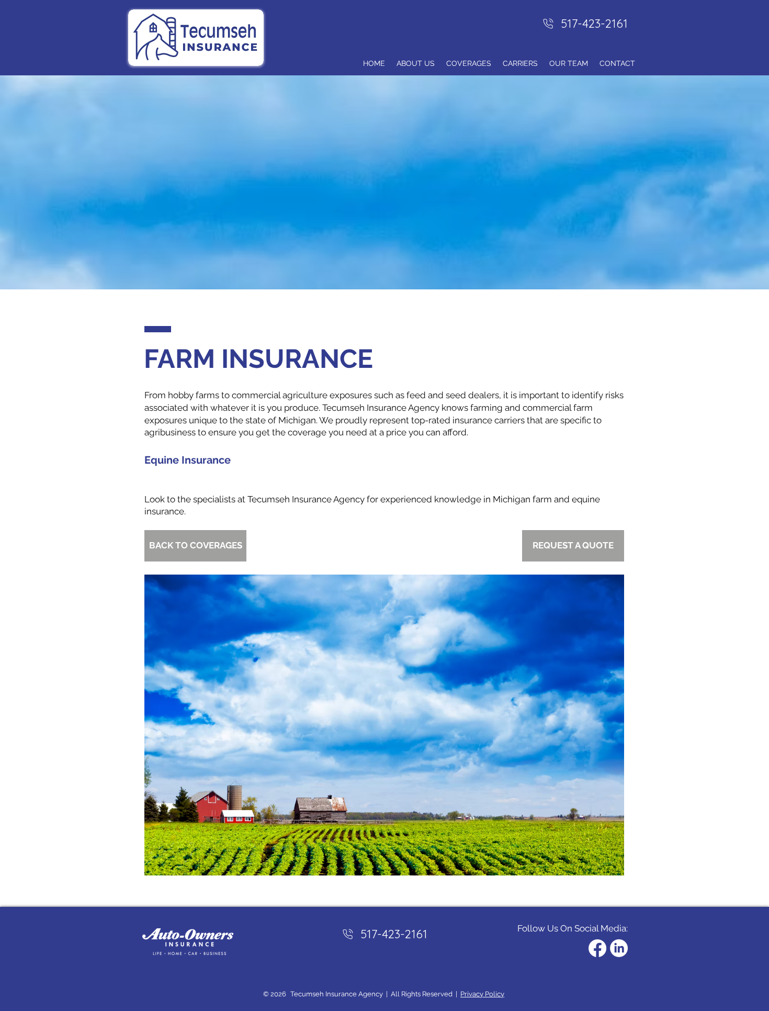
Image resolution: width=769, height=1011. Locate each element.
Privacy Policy (482, 994)
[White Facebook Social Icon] (597, 948)
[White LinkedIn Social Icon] (619, 948)
